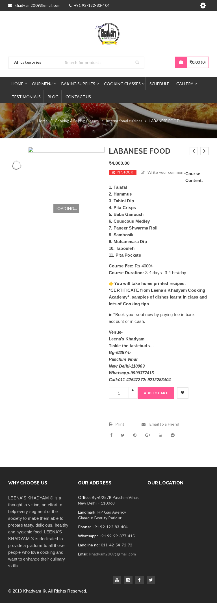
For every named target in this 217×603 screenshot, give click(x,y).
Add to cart (156, 393)
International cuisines (124, 121)
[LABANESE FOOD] (16, 155)
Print (119, 424)
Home (42, 121)
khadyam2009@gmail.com (112, 554)
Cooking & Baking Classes (77, 121)
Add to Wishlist (182, 393)
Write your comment (166, 172)
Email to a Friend (164, 424)
